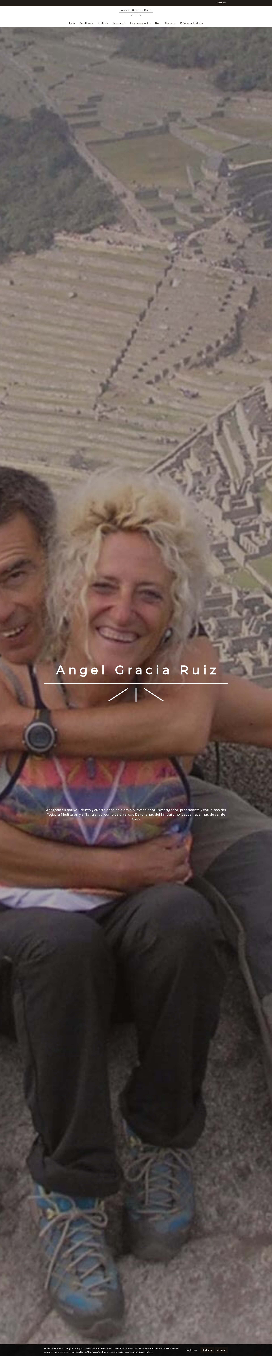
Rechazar (207, 1349)
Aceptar (221, 1349)
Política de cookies (143, 1352)
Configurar (191, 1349)
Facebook (221, 2)
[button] (103, 23)
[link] (136, 12)
